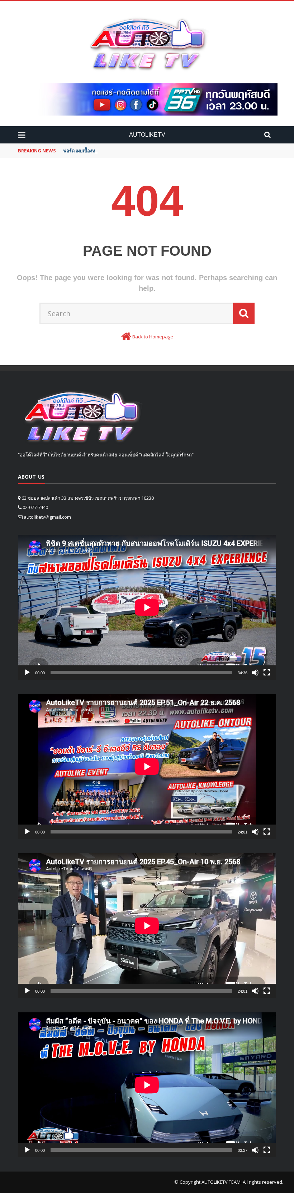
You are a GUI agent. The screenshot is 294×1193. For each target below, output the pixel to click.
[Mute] (255, 672)
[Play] (27, 672)
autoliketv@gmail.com (47, 517)
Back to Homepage (152, 336)
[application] (147, 607)
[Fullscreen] (266, 672)
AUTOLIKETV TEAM (221, 1182)
